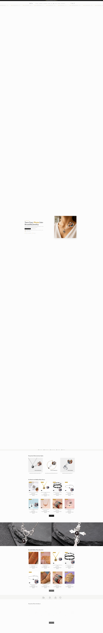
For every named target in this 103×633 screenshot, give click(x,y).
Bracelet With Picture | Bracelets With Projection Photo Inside (51, 473)
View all (51, 590)
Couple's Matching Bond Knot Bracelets (45, 584)
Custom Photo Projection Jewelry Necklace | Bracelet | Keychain (45, 492)
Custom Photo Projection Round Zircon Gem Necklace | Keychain (33, 509)
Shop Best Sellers (33, 228)
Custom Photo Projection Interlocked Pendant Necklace (33, 492)
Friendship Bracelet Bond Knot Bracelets (69, 584)
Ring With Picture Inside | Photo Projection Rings (67, 473)
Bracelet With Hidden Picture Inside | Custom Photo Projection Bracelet (69, 509)
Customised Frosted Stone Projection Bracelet (57, 509)
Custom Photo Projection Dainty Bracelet (69, 492)
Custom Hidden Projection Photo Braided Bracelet (57, 492)
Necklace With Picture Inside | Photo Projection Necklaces (35, 473)
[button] (71, 3)
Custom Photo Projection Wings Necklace (45, 509)
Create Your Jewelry (27, 228)
